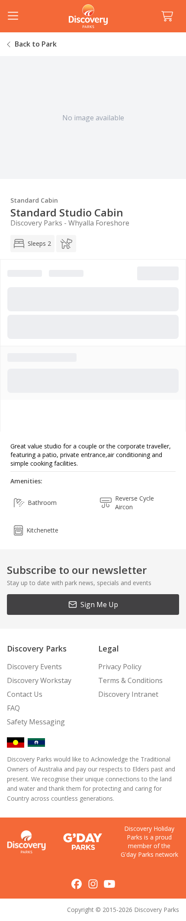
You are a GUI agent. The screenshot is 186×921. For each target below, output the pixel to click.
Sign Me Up (99, 604)
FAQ (13, 708)
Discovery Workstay (39, 680)
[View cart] (167, 16)
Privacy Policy (119, 666)
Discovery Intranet (128, 694)
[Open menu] (13, 16)
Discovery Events (34, 666)
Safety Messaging (36, 722)
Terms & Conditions (130, 680)
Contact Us (24, 694)
